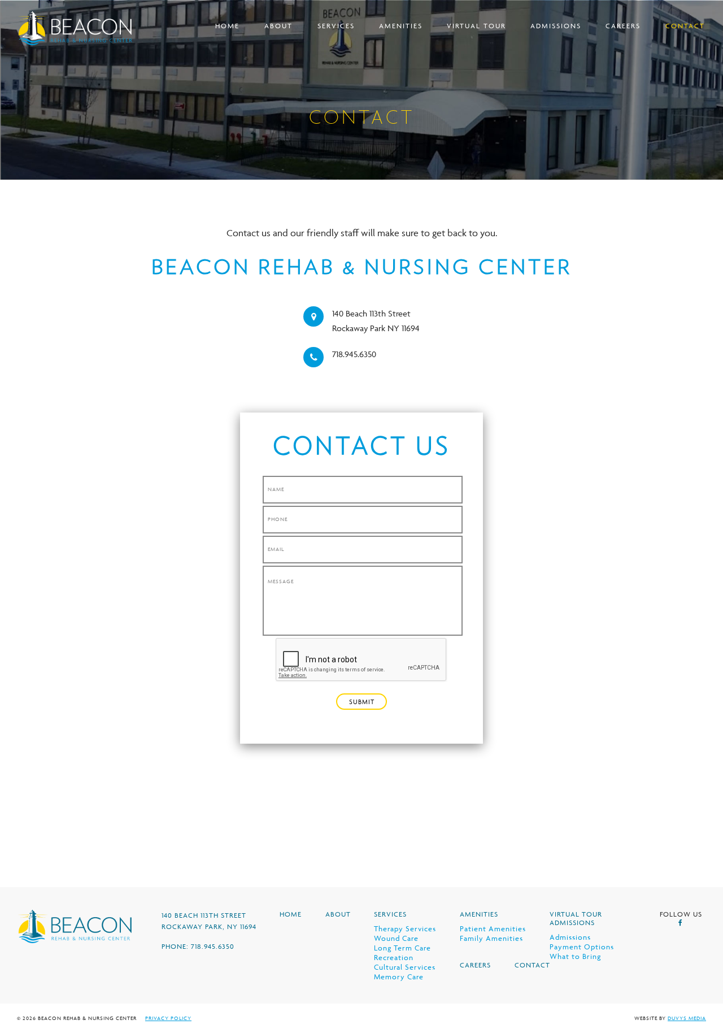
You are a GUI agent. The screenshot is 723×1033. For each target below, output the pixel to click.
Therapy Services (405, 928)
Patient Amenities (493, 928)
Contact (685, 25)
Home (227, 25)
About (278, 25)
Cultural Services (404, 966)
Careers (623, 25)
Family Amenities (491, 938)
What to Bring (575, 956)
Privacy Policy (168, 1018)
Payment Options (582, 946)
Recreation (393, 957)
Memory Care (399, 976)
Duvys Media (687, 1018)
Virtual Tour (476, 25)
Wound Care (396, 938)
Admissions (555, 25)
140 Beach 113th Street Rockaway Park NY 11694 (376, 320)
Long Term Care (402, 947)
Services (336, 25)
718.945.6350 (354, 354)
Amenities (401, 25)
